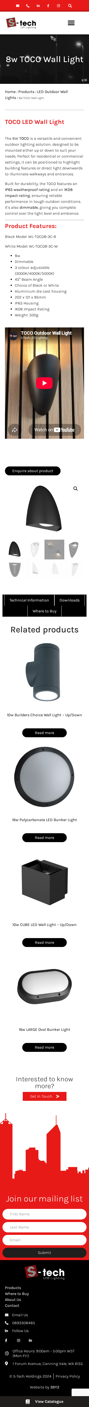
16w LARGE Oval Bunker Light (44, 1029)
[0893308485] (28, 5)
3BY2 (54, 1387)
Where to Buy (17, 1293)
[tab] (29, 600)
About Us (13, 1299)
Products (26, 91)
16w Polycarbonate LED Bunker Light (44, 819)
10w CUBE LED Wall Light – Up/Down (44, 924)
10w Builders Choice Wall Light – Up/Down (44, 715)
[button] (70, 5)
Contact (12, 1305)
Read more (44, 732)
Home (10, 91)
